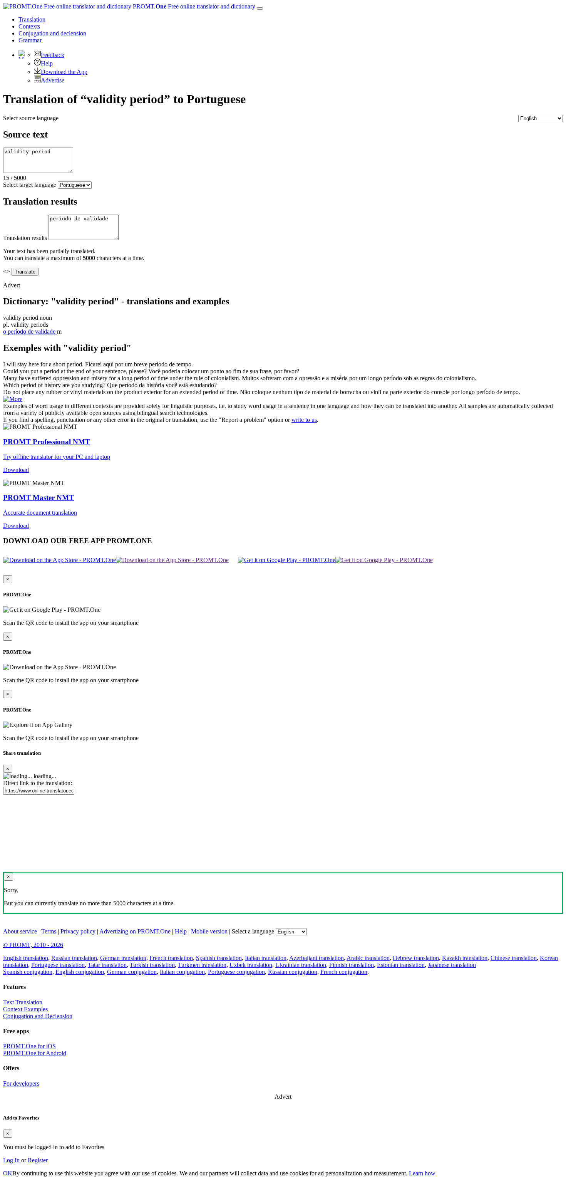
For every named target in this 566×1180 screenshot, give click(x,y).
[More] (12, 399)
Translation (31, 19)
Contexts (29, 26)
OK (7, 1173)
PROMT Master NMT (38, 497)
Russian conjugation (292, 972)
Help (47, 63)
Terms (48, 931)
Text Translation (22, 1002)
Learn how (422, 1173)
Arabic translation (368, 958)
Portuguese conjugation (236, 972)
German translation (123, 958)
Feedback (52, 55)
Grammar (30, 40)
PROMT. (193, 6)
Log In (11, 1160)
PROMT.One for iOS (29, 1046)
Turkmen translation (202, 965)
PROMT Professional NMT (46, 442)
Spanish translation (219, 958)
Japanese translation (452, 965)
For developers (21, 1083)
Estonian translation (401, 965)
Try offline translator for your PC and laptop (56, 456)
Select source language (31, 118)
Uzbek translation (250, 965)
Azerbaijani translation (316, 958)
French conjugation (343, 972)
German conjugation (132, 972)
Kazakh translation (464, 958)
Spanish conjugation (27, 972)
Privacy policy (77, 931)
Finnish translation (351, 965)
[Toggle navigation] (260, 8)
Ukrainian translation (300, 965)
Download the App (64, 72)
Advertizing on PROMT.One (135, 931)
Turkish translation (152, 965)
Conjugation (52, 33)
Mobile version (209, 931)
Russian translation (74, 958)
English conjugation (79, 972)
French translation (171, 958)
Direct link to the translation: (37, 783)
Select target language (29, 184)
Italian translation (265, 958)
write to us (304, 419)
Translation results (25, 238)
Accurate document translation (40, 512)
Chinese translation (514, 958)
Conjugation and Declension (37, 1016)
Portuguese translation (58, 965)
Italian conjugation (182, 972)
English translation (25, 958)
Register (38, 1160)
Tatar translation (107, 965)
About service (20, 931)
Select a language (253, 931)
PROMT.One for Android (34, 1053)
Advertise (52, 80)
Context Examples (25, 1009)
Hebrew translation (416, 958)
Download (16, 470)
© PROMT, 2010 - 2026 (33, 945)
